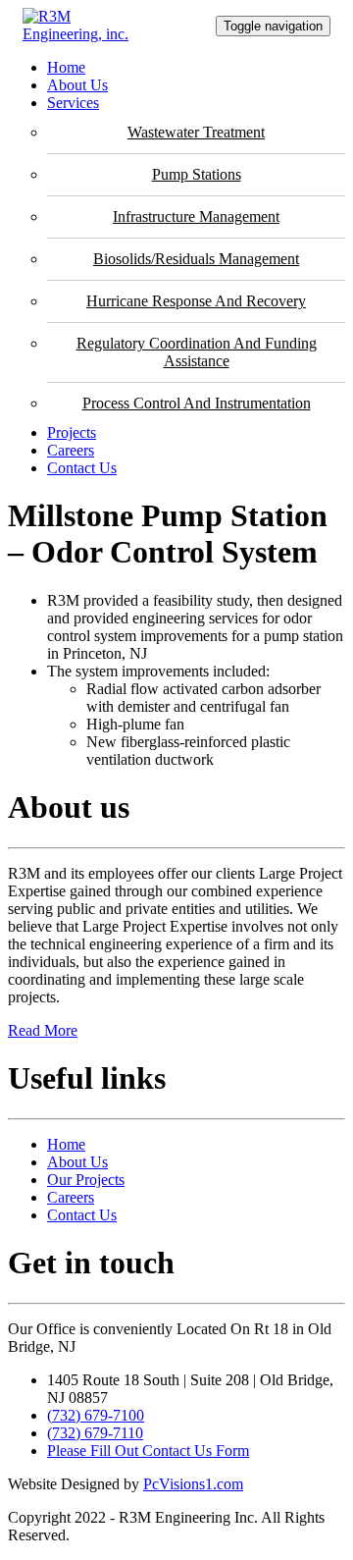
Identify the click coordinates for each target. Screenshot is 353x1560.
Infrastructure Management (196, 216)
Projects (71, 432)
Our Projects (86, 1179)
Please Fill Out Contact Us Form (148, 1450)
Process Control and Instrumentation (196, 403)
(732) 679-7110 (95, 1433)
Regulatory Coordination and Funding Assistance (196, 352)
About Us (77, 85)
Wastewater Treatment (196, 132)
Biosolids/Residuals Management (196, 258)
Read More (42, 1030)
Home (66, 67)
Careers (70, 450)
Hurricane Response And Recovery (196, 301)
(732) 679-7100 (95, 1415)
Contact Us (82, 467)
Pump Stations (196, 174)
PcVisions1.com (193, 1484)
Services (73, 102)
